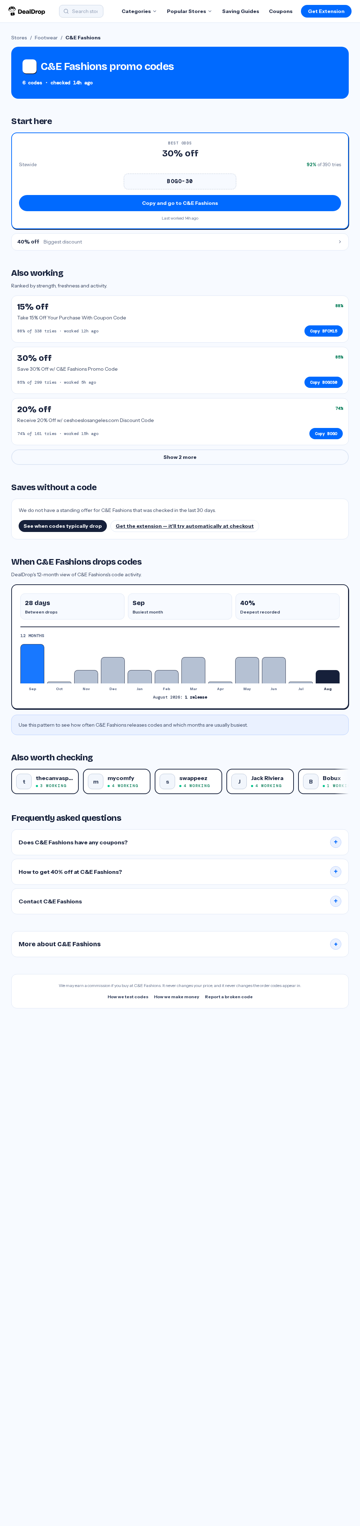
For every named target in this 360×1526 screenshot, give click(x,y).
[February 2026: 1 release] (167, 676)
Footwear (46, 37)
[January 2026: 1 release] (140, 676)
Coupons (280, 11)
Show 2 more (180, 457)
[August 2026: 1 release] (328, 676)
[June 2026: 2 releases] (274, 670)
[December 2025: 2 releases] (113, 670)
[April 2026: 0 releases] (220, 682)
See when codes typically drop (63, 526)
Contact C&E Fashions (178, 901)
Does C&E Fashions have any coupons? (178, 842)
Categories (136, 11)
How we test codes (128, 996)
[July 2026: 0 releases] (301, 682)
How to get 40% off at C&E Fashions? (178, 872)
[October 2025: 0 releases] (59, 682)
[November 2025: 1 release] (86, 676)
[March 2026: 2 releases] (193, 670)
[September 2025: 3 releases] (32, 663)
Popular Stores (186, 11)
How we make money (176, 996)
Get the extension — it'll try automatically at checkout (185, 526)
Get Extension (326, 11)
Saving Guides (240, 11)
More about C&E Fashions (178, 944)
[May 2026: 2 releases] (247, 670)
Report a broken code (229, 996)
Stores (19, 37)
